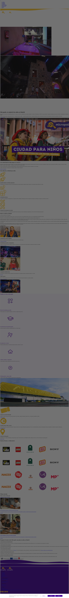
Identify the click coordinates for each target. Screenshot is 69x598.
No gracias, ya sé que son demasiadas (52, 308)
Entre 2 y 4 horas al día (51, 301)
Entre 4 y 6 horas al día (51, 304)
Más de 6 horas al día (51, 306)
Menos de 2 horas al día (52, 298)
